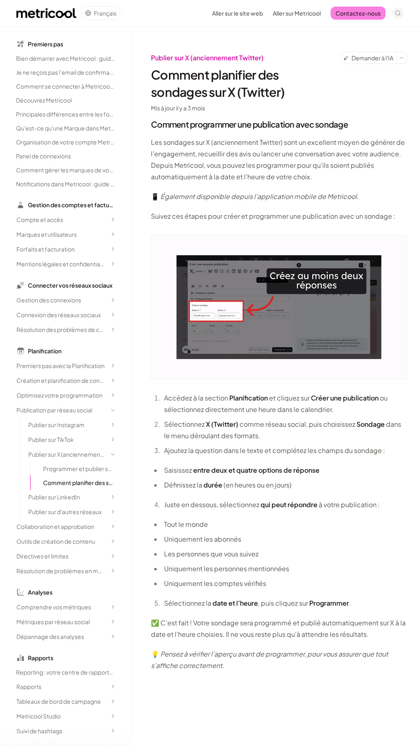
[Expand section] (113, 219)
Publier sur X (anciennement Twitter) (207, 57)
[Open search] (398, 13)
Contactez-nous (358, 13)
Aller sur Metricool (297, 13)
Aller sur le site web (237, 13)
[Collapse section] (113, 410)
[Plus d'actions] (402, 58)
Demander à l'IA (372, 58)
